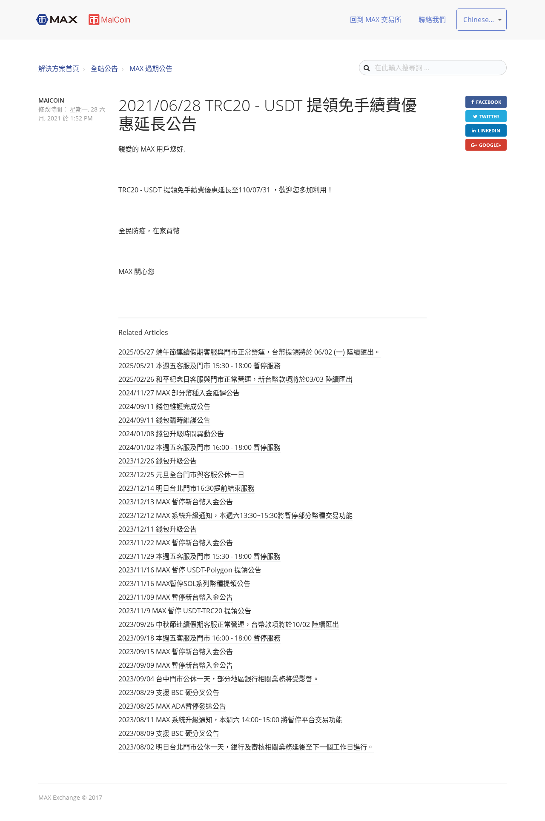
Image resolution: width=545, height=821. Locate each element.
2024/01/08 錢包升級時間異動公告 (171, 433)
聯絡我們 (432, 19)
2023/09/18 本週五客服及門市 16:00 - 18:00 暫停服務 (199, 638)
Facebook (488, 102)
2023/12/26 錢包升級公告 (157, 461)
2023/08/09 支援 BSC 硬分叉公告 (168, 733)
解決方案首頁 (58, 68)
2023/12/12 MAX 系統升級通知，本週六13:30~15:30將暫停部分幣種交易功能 (235, 515)
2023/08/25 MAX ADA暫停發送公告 (172, 706)
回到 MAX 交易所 (376, 19)
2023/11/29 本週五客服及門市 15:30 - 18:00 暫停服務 (199, 556)
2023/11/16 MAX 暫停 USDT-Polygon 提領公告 (189, 570)
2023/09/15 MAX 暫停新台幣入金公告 (175, 651)
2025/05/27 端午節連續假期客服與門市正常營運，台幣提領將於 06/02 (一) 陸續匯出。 (249, 352)
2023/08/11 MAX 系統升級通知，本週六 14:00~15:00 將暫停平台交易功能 (230, 719)
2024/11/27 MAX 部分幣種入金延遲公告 (179, 393)
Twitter (489, 116)
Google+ (490, 145)
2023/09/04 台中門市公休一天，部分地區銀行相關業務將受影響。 (218, 679)
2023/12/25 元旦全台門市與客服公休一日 (181, 474)
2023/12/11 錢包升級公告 (157, 529)
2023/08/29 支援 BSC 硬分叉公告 (168, 692)
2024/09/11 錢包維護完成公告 (164, 406)
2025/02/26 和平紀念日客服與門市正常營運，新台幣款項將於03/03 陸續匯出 (235, 379)
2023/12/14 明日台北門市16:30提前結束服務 (186, 488)
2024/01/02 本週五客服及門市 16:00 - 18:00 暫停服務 (199, 447)
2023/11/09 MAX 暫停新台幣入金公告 (175, 597)
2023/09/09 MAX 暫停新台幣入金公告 (175, 665)
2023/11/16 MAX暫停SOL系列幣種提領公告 (184, 583)
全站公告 (104, 68)
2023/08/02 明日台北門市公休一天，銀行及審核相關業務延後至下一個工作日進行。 (246, 747)
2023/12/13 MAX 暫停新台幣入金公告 (175, 501)
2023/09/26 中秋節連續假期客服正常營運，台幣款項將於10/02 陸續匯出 (228, 624)
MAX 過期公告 (150, 68)
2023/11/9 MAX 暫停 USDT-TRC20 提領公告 (184, 610)
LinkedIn (489, 130)
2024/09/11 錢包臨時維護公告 (164, 420)
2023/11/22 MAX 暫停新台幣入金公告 (175, 542)
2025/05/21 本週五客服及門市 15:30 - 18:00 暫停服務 (199, 365)
